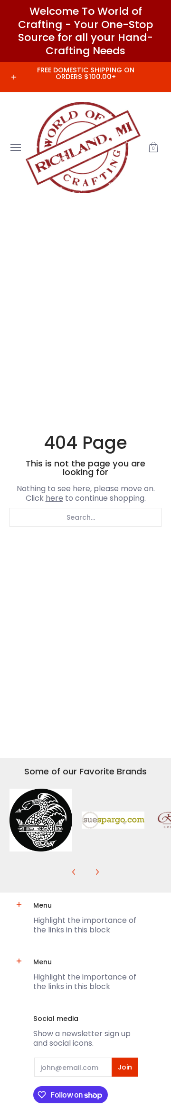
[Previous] (74, 871)
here (54, 498)
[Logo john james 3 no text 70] (41, 820)
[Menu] (15, 147)
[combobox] (86, 517)
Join (125, 1067)
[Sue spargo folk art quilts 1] (113, 820)
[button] (153, 147)
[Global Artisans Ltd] (83, 147)
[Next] (96, 871)
